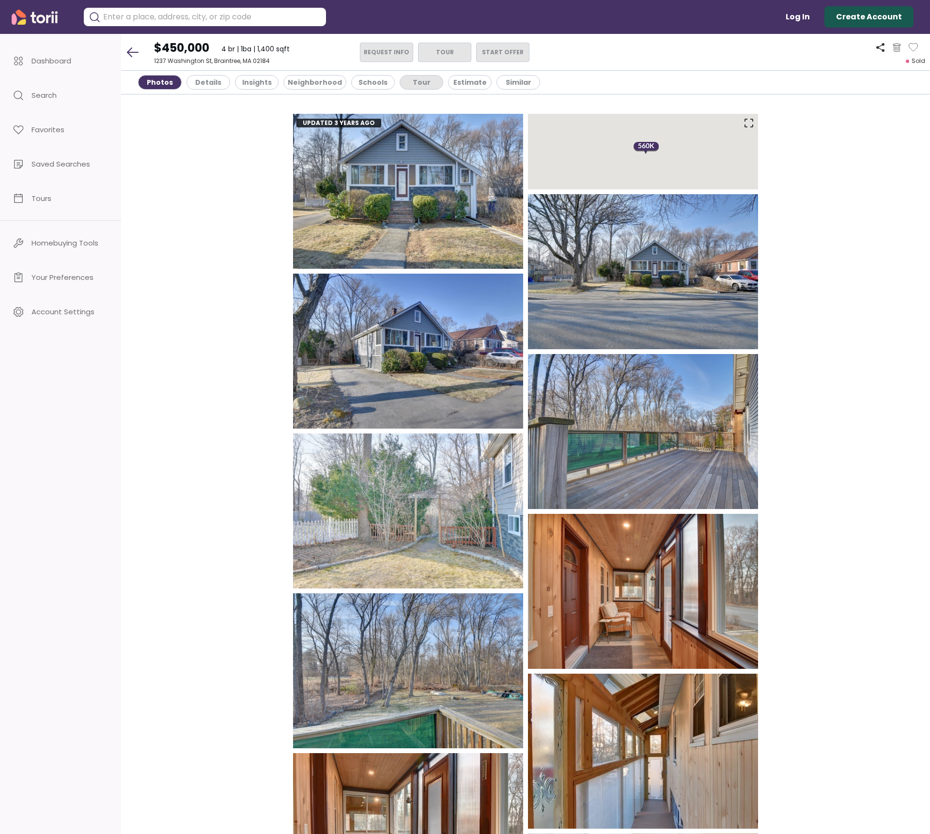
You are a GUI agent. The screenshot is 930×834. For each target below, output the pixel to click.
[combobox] (212, 17)
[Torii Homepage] (41, 17)
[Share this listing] (880, 47)
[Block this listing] (896, 47)
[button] (60, 60)
